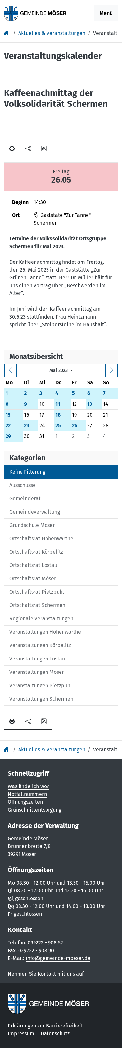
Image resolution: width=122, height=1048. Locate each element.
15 (8, 415)
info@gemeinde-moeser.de (58, 958)
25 (58, 425)
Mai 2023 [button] (59, 370)
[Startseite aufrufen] (35, 13)
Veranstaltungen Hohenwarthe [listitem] (45, 632)
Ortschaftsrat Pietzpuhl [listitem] (36, 592)
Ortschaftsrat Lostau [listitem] (33, 565)
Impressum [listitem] (21, 1033)
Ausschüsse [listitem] (22, 485)
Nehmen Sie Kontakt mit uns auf (46, 974)
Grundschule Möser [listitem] (32, 525)
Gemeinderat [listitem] (25, 498)
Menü (106, 13)
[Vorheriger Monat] (10, 370)
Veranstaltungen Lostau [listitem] (37, 659)
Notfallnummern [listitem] (27, 794)
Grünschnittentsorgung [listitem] (34, 810)
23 (26, 425)
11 (57, 404)
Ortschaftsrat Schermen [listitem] (37, 605)
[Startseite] (7, 33)
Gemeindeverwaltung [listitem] (34, 512)
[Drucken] (12, 149)
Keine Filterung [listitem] (27, 472)
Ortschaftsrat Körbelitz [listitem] (36, 552)
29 (8, 436)
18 (58, 415)
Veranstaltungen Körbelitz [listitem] (40, 645)
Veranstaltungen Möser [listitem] (36, 672)
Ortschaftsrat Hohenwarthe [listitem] (41, 538)
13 (89, 404)
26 (74, 425)
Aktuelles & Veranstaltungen (51, 33)
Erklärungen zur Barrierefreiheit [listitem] (45, 1026)
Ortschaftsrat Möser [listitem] (32, 578)
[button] (28, 149)
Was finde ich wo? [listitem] (28, 786)
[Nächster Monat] (111, 370)
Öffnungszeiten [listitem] (25, 802)
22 (8, 425)
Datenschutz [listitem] (55, 1033)
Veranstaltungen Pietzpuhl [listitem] (40, 685)
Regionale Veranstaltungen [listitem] (41, 619)
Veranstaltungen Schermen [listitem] (41, 699)
